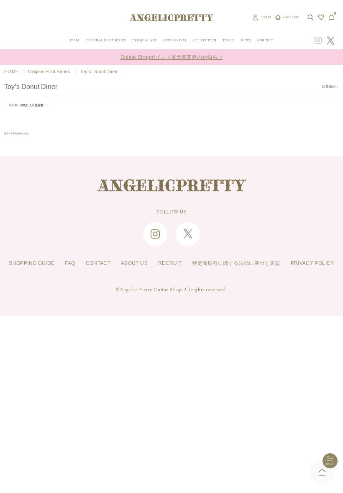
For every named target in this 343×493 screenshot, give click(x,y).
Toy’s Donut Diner (99, 71)
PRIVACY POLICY (312, 263)
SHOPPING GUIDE (31, 263)
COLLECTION (204, 40)
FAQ (70, 263)
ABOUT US (134, 263)
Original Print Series (49, 71)
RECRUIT (170, 263)
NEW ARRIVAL (175, 40)
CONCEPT (265, 40)
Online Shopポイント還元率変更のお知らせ (171, 57)
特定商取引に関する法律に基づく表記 (236, 263)
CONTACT (98, 263)
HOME (11, 71)
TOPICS (228, 40)
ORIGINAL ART (144, 40)
